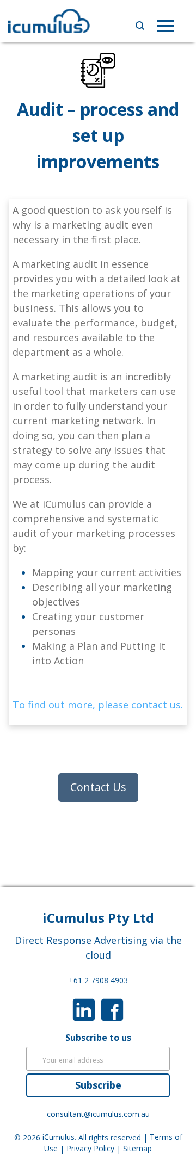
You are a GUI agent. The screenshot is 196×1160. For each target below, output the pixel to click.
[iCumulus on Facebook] (112, 1009)
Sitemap (137, 1149)
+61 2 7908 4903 (98, 980)
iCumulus (58, 1137)
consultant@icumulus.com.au (98, 1114)
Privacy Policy (90, 1149)
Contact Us (98, 787)
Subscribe (98, 1084)
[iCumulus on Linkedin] (84, 1009)
